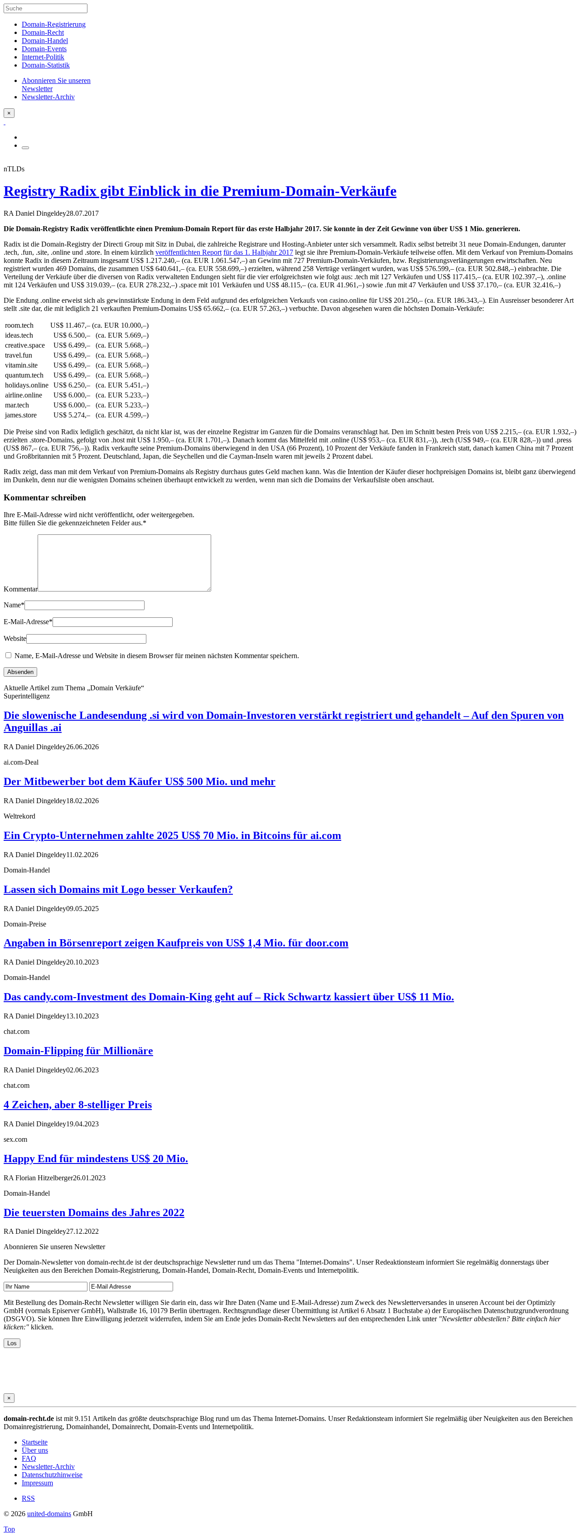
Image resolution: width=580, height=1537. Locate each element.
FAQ (29, 1458)
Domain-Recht (43, 32)
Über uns (35, 1450)
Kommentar (21, 589)
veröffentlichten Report (188, 252)
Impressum (37, 1483)
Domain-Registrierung (54, 24)
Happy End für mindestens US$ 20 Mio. (96, 1158)
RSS (28, 1498)
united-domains (49, 1514)
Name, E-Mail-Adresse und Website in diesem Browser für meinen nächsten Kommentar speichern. (156, 655)
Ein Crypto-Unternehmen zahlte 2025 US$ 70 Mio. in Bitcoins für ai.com (172, 835)
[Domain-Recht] (4, 122)
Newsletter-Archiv (48, 1466)
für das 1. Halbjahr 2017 (258, 252)
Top (9, 1529)
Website (15, 638)
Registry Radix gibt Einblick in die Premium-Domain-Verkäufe (200, 191)
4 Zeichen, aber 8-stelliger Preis (78, 1104)
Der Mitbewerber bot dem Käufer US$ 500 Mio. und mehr (140, 781)
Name (14, 605)
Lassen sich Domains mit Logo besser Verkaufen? (118, 889)
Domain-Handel (45, 40)
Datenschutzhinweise (52, 1475)
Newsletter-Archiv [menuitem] (48, 97)
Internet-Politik (43, 57)
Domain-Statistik (46, 65)
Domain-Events (44, 49)
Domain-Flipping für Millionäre (78, 1051)
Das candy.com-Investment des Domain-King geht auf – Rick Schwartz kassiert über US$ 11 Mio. (229, 997)
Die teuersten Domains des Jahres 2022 (94, 1212)
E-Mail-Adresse (28, 621)
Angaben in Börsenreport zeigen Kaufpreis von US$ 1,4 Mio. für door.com (176, 943)
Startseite (35, 1442)
